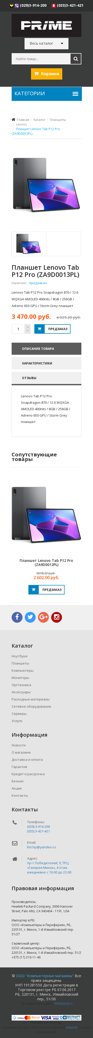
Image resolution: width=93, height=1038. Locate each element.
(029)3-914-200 (33, 5)
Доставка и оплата (27, 759)
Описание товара (38, 349)
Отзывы (29, 378)
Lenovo (21, 124)
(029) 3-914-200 (38, 826)
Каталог (39, 120)
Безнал (18, 781)
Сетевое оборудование (31, 706)
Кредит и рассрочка (28, 774)
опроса (71, 1027)
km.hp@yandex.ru (41, 847)
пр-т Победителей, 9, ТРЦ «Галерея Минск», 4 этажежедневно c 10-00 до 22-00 (49, 867)
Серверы (19, 713)
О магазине (21, 752)
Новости (19, 745)
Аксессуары (21, 692)
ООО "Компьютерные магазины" (45, 975)
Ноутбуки (19, 656)
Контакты (20, 795)
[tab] (28, 244)
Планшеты (58, 120)
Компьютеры (23, 670)
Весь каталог (41, 43)
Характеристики (37, 363)
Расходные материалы (31, 699)
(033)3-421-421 (69, 5)
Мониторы (20, 677)
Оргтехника (21, 685)
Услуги (17, 720)
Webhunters (63, 1003)
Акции (17, 788)
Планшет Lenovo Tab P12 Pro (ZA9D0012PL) (46, 562)
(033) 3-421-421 (38, 831)
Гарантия (19, 766)
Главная (23, 120)
